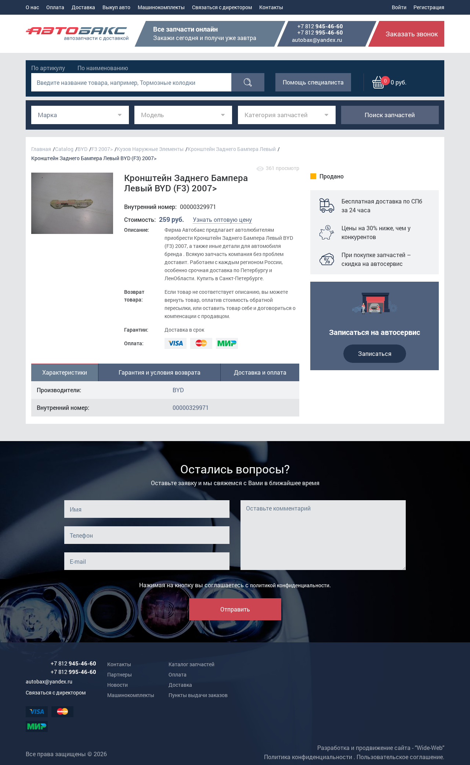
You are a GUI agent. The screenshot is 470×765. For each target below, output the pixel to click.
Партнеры (119, 674)
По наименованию (102, 68)
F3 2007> (102, 148)
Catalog (64, 148)
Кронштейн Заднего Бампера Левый (232, 148)
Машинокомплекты (161, 7)
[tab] (64, 372)
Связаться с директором (222, 7)
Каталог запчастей (191, 664)
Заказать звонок (412, 33)
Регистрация (428, 7)
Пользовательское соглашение (400, 757)
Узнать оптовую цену (222, 219)
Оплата (55, 7)
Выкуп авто (116, 7)
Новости (117, 684)
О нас (32, 7)
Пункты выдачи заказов (198, 695)
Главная (41, 148)
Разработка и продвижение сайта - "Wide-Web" (380, 747)
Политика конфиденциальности (308, 757)
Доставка (83, 7)
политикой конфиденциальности (289, 585)
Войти (399, 7)
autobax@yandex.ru (317, 39)
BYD (82, 148)
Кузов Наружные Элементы (150, 148)
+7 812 (320, 26)
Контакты (271, 7)
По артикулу (48, 68)
